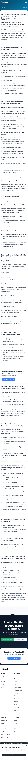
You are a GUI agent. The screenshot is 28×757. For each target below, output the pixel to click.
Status (15, 732)
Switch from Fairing (5, 737)
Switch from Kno (5, 740)
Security (16, 693)
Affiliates (16, 701)
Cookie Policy (17, 687)
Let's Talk (14, 658)
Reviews (3, 681)
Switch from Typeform (6, 734)
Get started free (9, 379)
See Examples (20, 639)
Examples (3, 676)
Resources (16, 710)
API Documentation (18, 713)
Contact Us (16, 726)
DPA (15, 684)
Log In (2, 684)
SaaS (2, 726)
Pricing (2, 679)
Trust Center (17, 696)
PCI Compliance (18, 690)
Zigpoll (5, 2)
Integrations (17, 707)
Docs (15, 699)
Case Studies (4, 729)
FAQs (15, 729)
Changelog (16, 679)
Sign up (2, 687)
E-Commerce (4, 720)
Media (2, 723)
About (15, 720)
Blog (3, 7)
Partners (16, 704)
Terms (15, 681)
